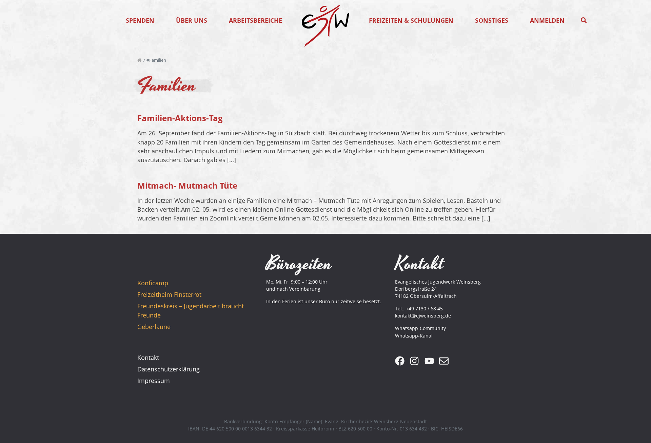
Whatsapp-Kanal (414, 335)
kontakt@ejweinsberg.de (423, 315)
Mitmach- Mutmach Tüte (187, 185)
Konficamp (152, 283)
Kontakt (148, 357)
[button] (583, 20)
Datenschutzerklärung (168, 369)
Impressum (153, 381)
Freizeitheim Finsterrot (169, 294)
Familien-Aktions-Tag (180, 117)
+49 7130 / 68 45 (424, 308)
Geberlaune (154, 327)
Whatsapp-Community (420, 328)
